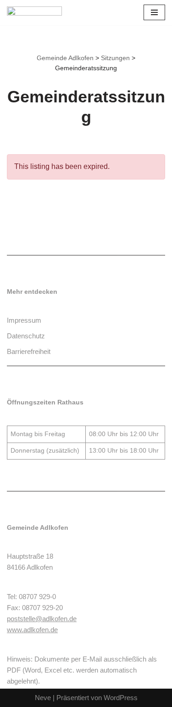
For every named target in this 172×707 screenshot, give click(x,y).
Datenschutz (26, 336)
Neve (43, 697)
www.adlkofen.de (32, 630)
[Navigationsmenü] (154, 12)
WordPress (121, 697)
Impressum (24, 320)
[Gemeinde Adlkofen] (34, 12)
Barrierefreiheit (28, 351)
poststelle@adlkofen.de (42, 619)
